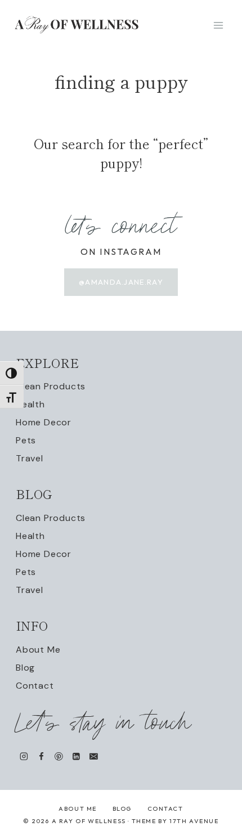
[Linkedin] (76, 756)
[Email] (94, 756)
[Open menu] (218, 25)
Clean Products (51, 386)
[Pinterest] (59, 756)
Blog (25, 667)
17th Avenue (194, 821)
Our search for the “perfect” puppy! (121, 152)
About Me (38, 649)
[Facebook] (41, 756)
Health (30, 404)
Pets (26, 440)
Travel (29, 458)
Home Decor (43, 422)
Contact (35, 685)
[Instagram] (24, 756)
